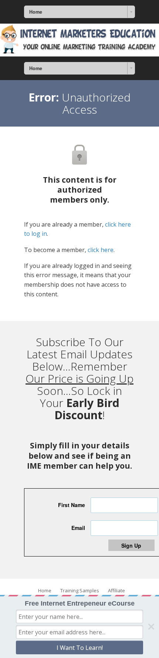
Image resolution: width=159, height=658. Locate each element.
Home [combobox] (35, 11)
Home (44, 590)
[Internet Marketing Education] (79, 40)
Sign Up (131, 545)
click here (101, 250)
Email (78, 527)
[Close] (151, 627)
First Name (71, 505)
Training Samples (79, 590)
